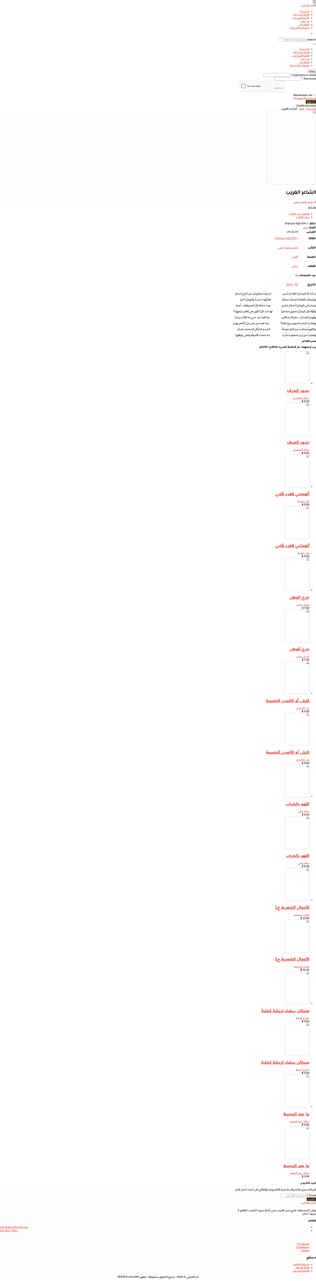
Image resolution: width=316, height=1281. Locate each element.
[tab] (154, 213)
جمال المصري (301, 397)
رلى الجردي (302, 708)
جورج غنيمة (302, 1017)
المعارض (304, 24)
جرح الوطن (299, 597)
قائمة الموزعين (300, 17)
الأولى (295, 256)
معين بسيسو (301, 914)
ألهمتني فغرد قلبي (292, 493)
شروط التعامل (301, 1264)
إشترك (311, 1199)
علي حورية (303, 501)
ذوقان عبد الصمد (299, 1121)
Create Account (306, 105)
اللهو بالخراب (297, 803)
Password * (309, 78)
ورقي (295, 266)
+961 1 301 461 (9, 1230)
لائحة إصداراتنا (301, 14)
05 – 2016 (292, 284)
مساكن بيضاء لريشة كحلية (285, 1010)
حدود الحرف (298, 390)
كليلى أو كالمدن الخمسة (287, 700)
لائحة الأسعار (302, 1267)
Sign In (311, 101)
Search (311, 39)
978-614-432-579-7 (286, 238)
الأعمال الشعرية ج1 (292, 907)
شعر (301, 108)
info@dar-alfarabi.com (14, 1227)
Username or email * (303, 75)
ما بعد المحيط (296, 1113)
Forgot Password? (304, 98)
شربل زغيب (302, 604)
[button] (314, 2)
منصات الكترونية (299, 27)
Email (311, 1195)
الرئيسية (304, 11)
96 (296, 275)
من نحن (304, 21)
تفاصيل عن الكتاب (299, 213)
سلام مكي (303, 811)
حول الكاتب (302, 217)
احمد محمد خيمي (303, 202)
